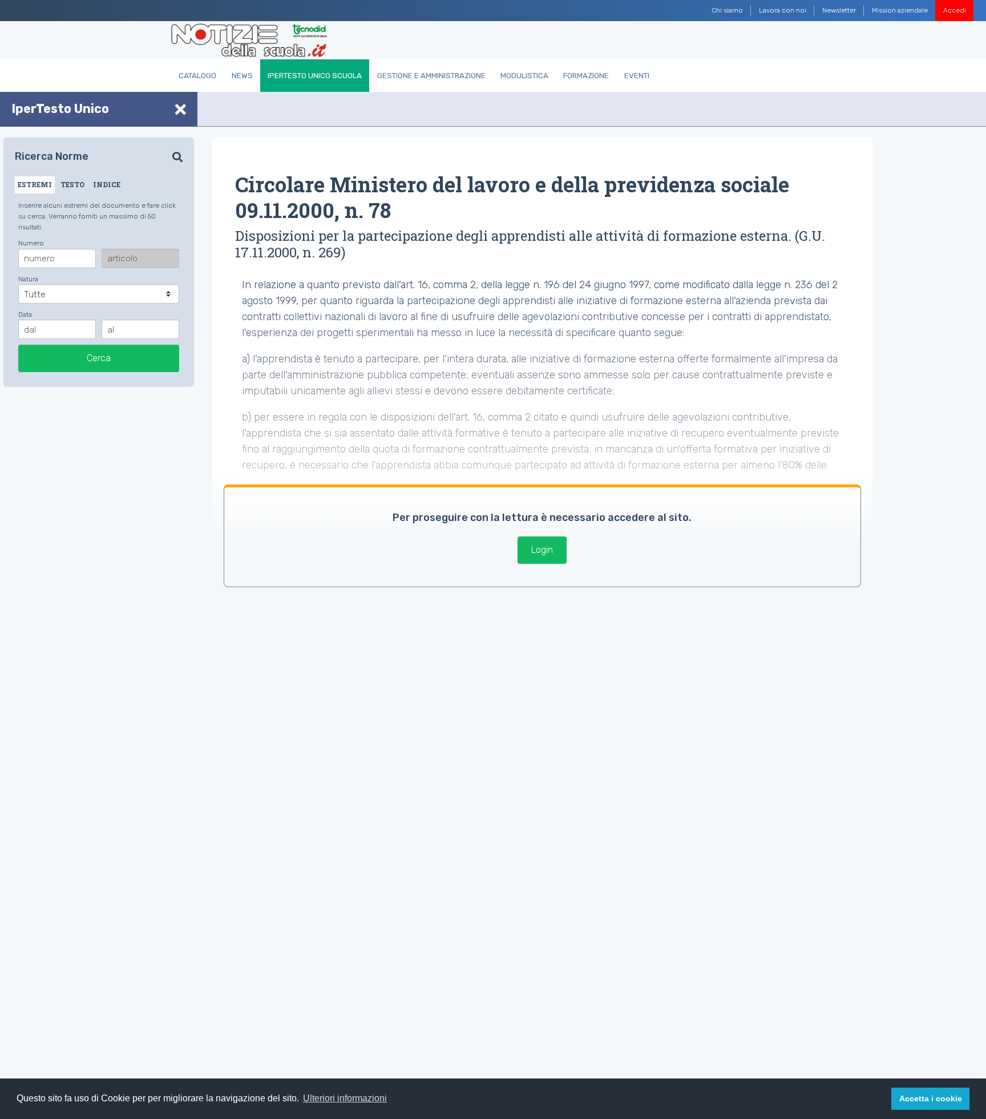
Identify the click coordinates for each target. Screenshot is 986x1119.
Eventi (636, 75)
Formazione (586, 75)
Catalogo (197, 75)
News (242, 75)
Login (542, 549)
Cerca (99, 358)
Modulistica (524, 75)
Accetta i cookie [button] (930, 1098)
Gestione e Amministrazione (431, 75)
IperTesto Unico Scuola (315, 75)
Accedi (954, 10)
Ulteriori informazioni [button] (345, 1098)
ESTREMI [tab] (35, 184)
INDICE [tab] (106, 184)
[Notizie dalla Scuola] (249, 40)
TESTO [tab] (72, 184)
